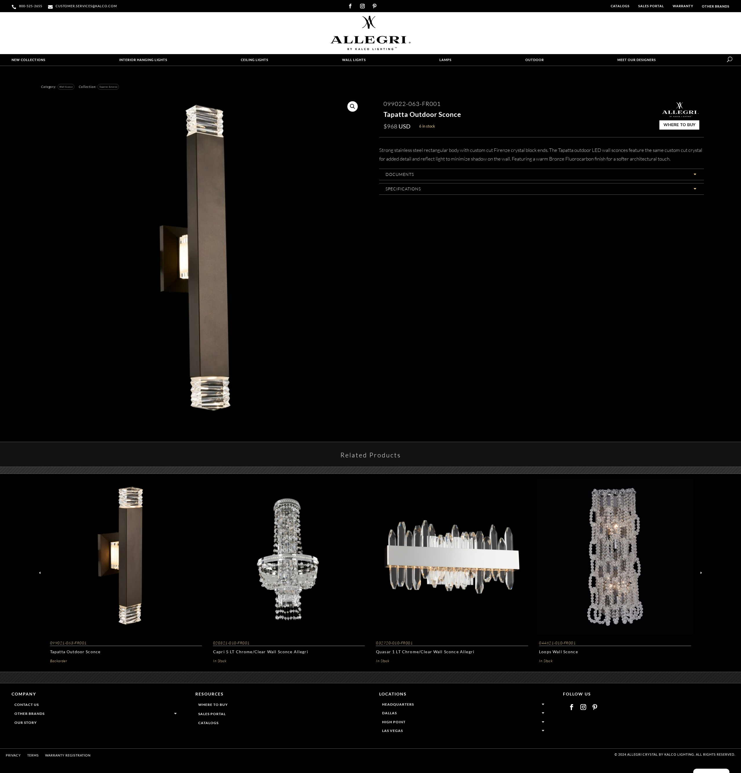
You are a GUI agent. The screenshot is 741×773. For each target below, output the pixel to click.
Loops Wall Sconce (558, 651)
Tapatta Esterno (108, 86)
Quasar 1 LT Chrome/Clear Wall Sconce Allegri (425, 651)
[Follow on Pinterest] (374, 6)
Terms (33, 755)
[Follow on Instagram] (362, 6)
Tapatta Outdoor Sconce (75, 651)
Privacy (13, 755)
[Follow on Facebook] (350, 6)
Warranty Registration (68, 755)
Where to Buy (679, 124)
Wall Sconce (66, 86)
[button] (352, 106)
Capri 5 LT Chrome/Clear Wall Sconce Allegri (260, 651)
